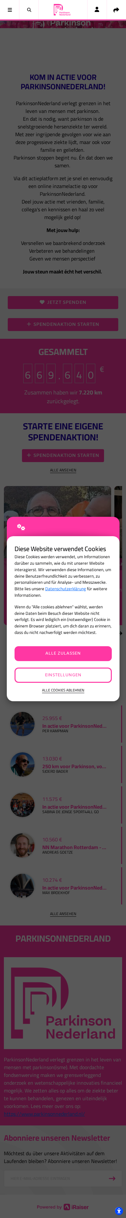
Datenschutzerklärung (65, 589)
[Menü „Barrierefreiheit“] (119, 1211)
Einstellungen (63, 675)
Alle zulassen (63, 653)
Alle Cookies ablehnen (63, 690)
